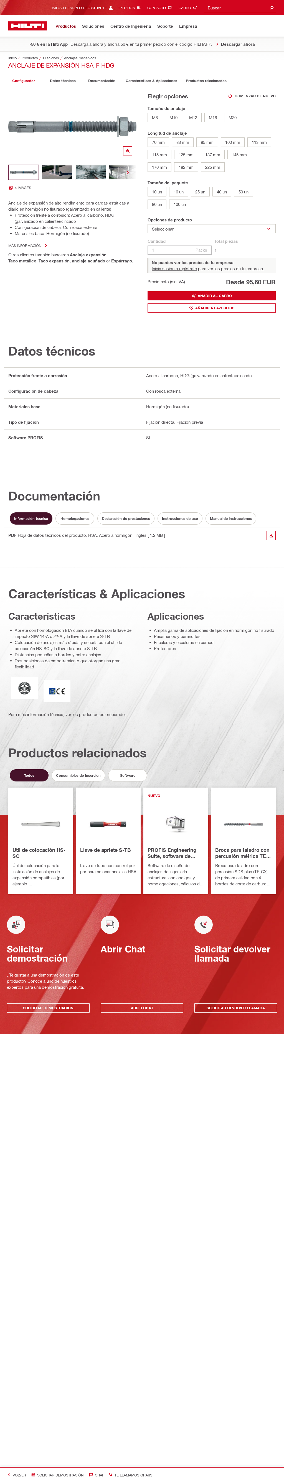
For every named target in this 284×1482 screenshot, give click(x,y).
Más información (24, 245)
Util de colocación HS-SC (38, 853)
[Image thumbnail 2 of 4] (57, 172)
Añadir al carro (215, 295)
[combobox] (240, 7)
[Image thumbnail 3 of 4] (90, 172)
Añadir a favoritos (214, 308)
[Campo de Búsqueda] (271, 7)
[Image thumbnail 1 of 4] (23, 172)
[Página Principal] (27, 25)
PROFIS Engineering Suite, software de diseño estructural (172, 853)
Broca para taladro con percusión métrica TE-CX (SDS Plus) (242, 853)
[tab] (23, 80)
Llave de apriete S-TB (105, 850)
